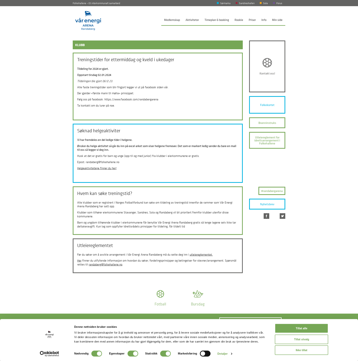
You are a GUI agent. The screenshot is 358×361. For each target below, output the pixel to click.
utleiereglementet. (201, 254)
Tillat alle (301, 328)
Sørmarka (225, 3)
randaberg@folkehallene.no (105, 264)
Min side (277, 20)
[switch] (133, 354)
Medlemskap (172, 20)
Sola (265, 3)
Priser (252, 20)
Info (263, 20)
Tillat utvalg (301, 339)
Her (79, 260)
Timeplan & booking (217, 20)
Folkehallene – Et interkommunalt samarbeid (96, 3)
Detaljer (222, 353)
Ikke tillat (301, 350)
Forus (279, 3)
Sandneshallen (247, 3)
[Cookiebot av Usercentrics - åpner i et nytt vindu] (49, 354)
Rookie (239, 20)
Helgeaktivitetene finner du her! (97, 168)
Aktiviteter (192, 20)
